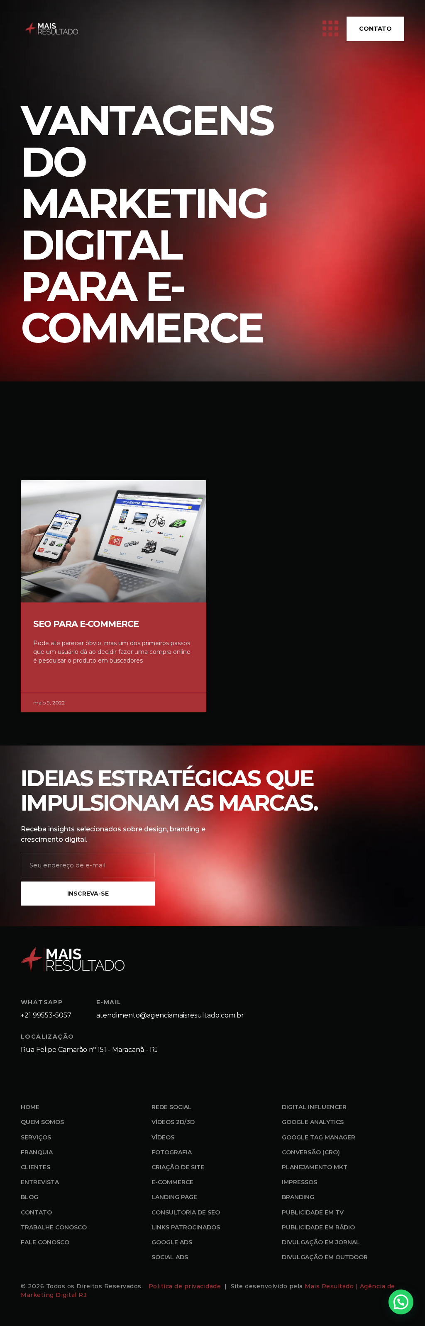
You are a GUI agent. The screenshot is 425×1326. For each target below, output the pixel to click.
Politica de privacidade (186, 1286)
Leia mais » (48, 681)
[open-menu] (330, 29)
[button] (400, 1302)
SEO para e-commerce (86, 624)
